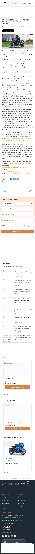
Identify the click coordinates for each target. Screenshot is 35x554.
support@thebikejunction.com (13, 520)
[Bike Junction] (4, 3)
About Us (20, 498)
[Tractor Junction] (4, 483)
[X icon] (12, 536)
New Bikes (5, 498)
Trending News (7, 266)
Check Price (17, 231)
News (7, 478)
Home (3, 478)
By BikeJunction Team (26, 26)
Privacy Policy (21, 500)
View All (5, 394)
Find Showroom (6, 508)
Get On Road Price (17, 387)
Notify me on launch (17, 467)
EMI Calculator (6, 503)
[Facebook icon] (3, 536)
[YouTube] (15, 536)
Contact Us (21, 503)
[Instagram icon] (9, 536)
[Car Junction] (30, 484)
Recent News (17, 266)
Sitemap (20, 506)
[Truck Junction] (11, 484)
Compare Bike (6, 506)
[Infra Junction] (23, 484)
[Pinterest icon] (6, 536)
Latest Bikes (5, 500)
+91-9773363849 (9, 523)
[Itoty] (17, 484)
